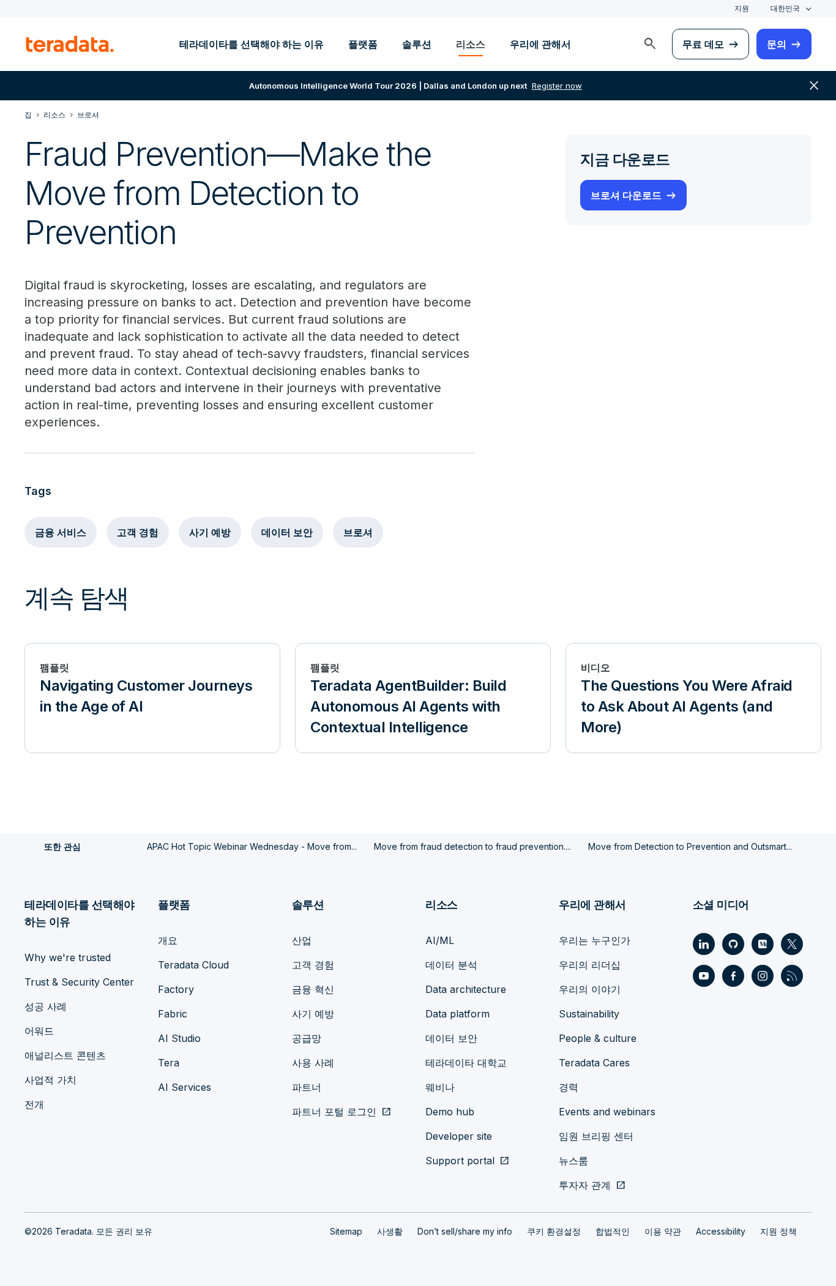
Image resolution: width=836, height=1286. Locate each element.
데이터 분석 (451, 965)
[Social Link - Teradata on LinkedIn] (704, 944)
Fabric (172, 1014)
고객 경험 (138, 532)
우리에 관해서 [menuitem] (540, 44)
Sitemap (346, 1231)
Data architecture (465, 989)
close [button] (814, 85)
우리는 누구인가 (594, 940)
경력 (568, 1087)
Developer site (458, 1136)
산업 (302, 940)
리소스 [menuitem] (470, 44)
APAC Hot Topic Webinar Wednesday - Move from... (252, 846)
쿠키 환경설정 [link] (554, 1231)
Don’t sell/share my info (464, 1231)
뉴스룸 (573, 1160)
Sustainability (589, 1014)
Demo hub (449, 1112)
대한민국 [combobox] (785, 8)
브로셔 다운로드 (626, 195)
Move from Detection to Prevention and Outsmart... (690, 846)
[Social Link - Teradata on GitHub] (733, 944)
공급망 (306, 1038)
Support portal (460, 1160)
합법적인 (612, 1231)
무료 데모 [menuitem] (703, 44)
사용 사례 (313, 1063)
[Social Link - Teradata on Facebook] (733, 976)
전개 (34, 1104)
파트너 (306, 1087)
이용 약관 (662, 1231)
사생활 (390, 1231)
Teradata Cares (594, 1063)
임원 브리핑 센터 (596, 1136)
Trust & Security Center (79, 982)
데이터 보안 (287, 532)
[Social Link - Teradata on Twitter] (792, 944)
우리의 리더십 (590, 965)
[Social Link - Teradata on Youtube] (704, 976)
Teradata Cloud (193, 965)
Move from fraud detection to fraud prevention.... (472, 846)
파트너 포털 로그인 (334, 1112)
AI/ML (439, 940)
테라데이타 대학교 (466, 1063)
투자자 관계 (585, 1185)
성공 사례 (45, 1006)
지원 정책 (778, 1231)
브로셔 (358, 532)
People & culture (597, 1038)
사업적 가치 (50, 1080)
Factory (176, 989)
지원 (741, 8)
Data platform (457, 1014)
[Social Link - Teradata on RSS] (792, 976)
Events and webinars (607, 1112)
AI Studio (179, 1038)
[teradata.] (69, 44)
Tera (168, 1063)
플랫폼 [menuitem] (363, 44)
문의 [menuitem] (776, 44)
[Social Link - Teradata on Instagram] (763, 976)
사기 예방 (210, 532)
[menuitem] (650, 44)
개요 (167, 940)
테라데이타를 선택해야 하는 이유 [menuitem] (251, 44)
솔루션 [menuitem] (416, 44)
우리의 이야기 (590, 989)
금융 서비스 (60, 532)
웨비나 (440, 1087)
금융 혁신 (313, 989)
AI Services (184, 1087)
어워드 (39, 1031)
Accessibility (720, 1231)
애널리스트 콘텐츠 (65, 1055)
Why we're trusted (67, 957)
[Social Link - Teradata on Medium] (763, 944)
